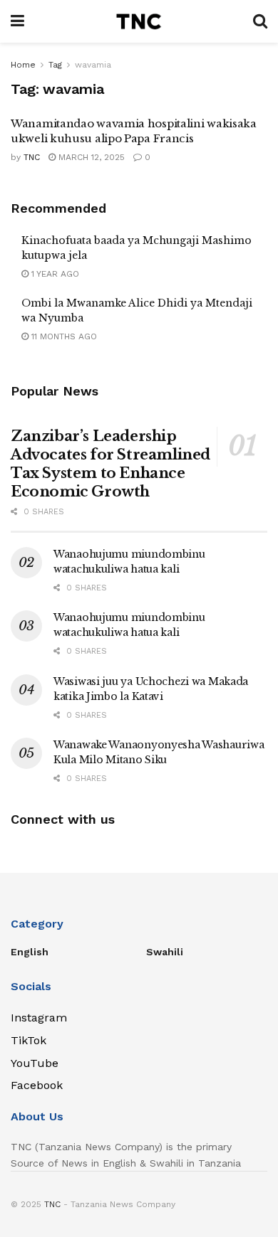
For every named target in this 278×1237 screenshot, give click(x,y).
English (29, 951)
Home (23, 65)
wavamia (93, 65)
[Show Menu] (17, 21)
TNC (32, 157)
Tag (55, 65)
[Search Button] (260, 21)
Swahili (164, 951)
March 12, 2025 (90, 157)
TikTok (28, 1040)
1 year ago (54, 274)
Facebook (37, 1085)
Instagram (39, 1017)
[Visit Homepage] (138, 21)
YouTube (34, 1063)
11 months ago (63, 336)
